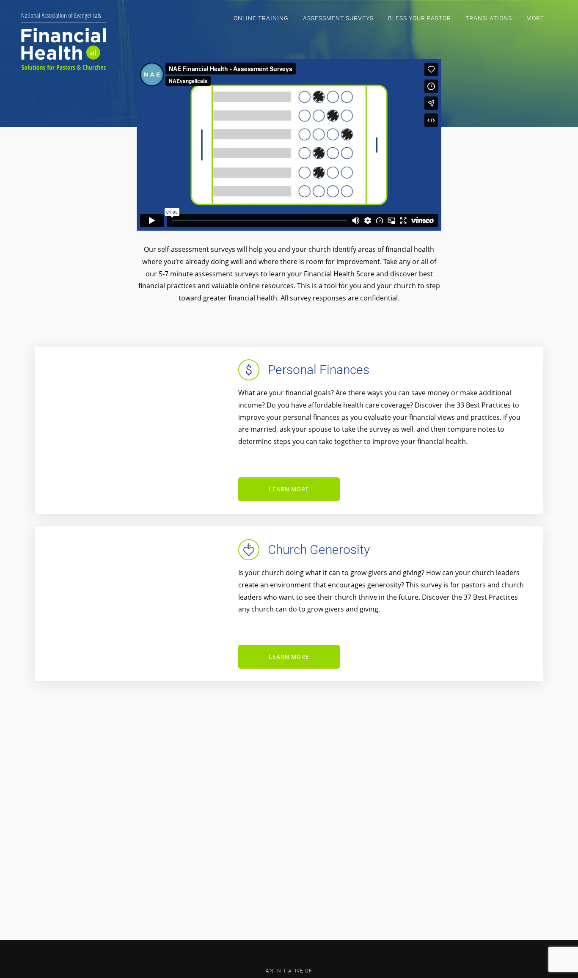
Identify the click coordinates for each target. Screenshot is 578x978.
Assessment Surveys (338, 18)
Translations (488, 18)
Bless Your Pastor (419, 18)
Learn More (289, 489)
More (535, 18)
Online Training (261, 18)
